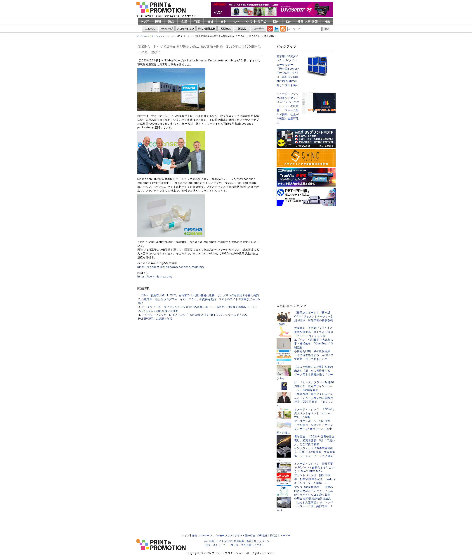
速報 (194, 535)
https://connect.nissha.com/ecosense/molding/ (170, 267)
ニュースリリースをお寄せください (243, 545)
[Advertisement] (306, 230)
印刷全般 (262, 535)
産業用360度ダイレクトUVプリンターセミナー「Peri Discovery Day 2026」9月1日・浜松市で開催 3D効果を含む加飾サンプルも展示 (288, 71)
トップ (186, 535)
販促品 (274, 535)
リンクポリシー (263, 541)
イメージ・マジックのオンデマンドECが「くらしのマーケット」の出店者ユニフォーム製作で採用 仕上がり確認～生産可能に (288, 108)
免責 (249, 541)
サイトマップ (224, 541)
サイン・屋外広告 (245, 535)
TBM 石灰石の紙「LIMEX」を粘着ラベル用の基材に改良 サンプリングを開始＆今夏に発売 (200, 295)
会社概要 (209, 541)
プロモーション (223, 535)
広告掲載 (239, 541)
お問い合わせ (213, 545)
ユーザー (285, 535)
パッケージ (205, 535)
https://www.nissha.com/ (154, 276)
